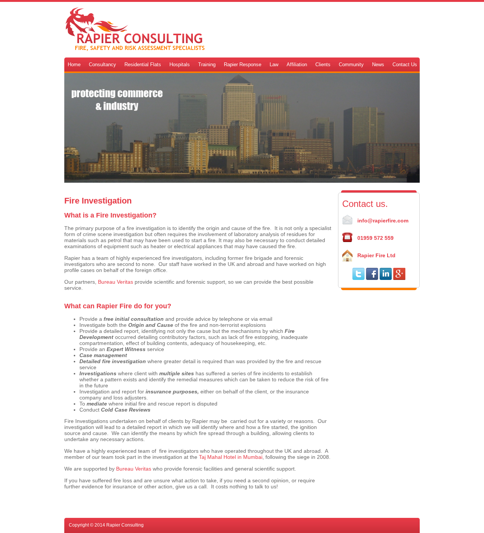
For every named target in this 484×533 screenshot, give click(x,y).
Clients (322, 64)
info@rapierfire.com (382, 221)
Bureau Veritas (115, 282)
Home (74, 64)
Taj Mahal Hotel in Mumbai (230, 457)
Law (274, 64)
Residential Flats (142, 64)
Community (351, 64)
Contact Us (404, 64)
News (378, 64)
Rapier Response (242, 64)
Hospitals (179, 64)
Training (207, 64)
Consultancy (102, 64)
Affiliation (297, 64)
